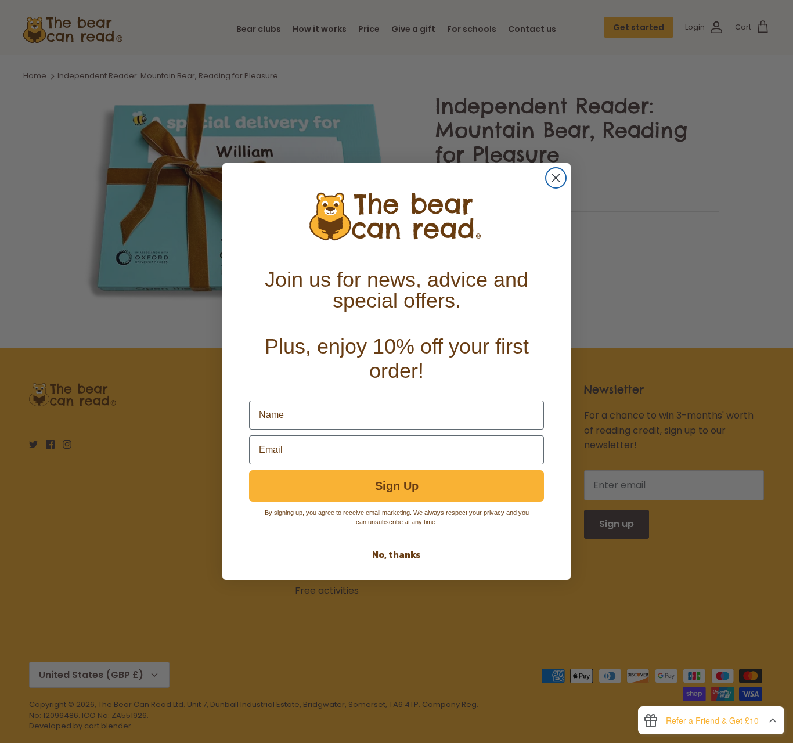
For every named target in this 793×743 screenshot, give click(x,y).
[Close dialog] (556, 178)
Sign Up (397, 485)
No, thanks (396, 554)
